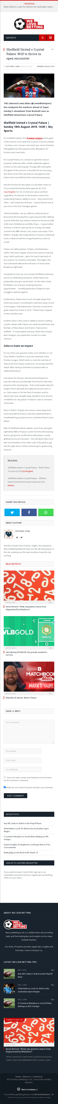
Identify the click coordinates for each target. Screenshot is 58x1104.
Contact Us (38, 1076)
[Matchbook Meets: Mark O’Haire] (29, 678)
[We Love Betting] (29, 23)
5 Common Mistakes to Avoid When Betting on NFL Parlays (35, 1005)
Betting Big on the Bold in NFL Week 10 (21, 852)
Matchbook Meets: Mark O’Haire (21, 697)
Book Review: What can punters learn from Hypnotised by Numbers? (26, 608)
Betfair (11, 485)
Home (18, 1076)
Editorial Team (12, 66)
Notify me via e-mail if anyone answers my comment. (29, 787)
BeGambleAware (42, 1094)
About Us (27, 1076)
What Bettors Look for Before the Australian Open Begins (30, 6)
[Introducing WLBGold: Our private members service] (29, 632)
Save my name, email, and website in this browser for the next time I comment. (28, 779)
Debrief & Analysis (14, 1020)
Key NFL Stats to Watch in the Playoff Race (22, 823)
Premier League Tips (45, 66)
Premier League (34, 138)
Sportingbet (9, 191)
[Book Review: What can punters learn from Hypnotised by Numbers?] (29, 587)
